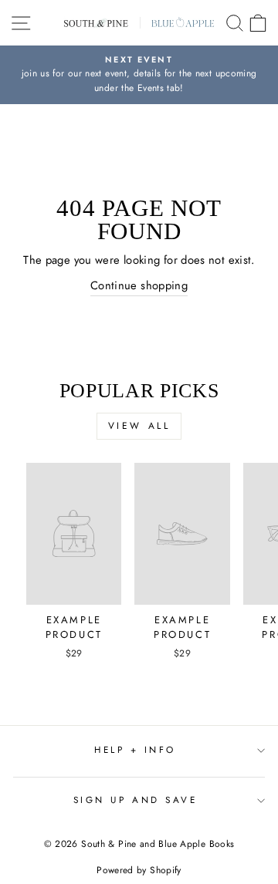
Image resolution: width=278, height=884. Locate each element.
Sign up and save (135, 799)
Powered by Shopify (139, 870)
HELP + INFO (135, 749)
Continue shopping (139, 285)
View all (139, 426)
